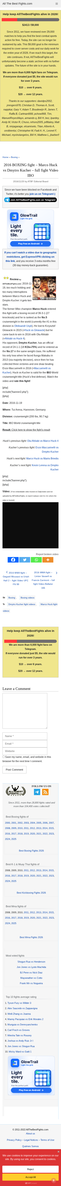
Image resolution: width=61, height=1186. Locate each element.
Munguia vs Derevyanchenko (23, 1024)
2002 (20, 822)
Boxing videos (27, 597)
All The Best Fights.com (17, 3)
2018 (20, 833)
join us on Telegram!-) (42, 194)
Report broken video (47, 554)
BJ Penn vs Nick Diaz (31, 972)
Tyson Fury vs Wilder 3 (19, 1003)
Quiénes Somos (30, 1146)
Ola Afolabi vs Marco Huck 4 (42, 441)
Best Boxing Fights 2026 (31, 850)
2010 (20, 828)
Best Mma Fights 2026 (31, 937)
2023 (51, 833)
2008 (7, 828)
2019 (26, 833)
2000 (7, 822)
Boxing (14, 157)
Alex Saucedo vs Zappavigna (22, 1008)
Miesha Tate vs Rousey (20, 1035)
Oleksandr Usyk (23, 326)
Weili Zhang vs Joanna (19, 1013)
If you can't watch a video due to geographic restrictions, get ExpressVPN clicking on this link (30, 256)
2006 (45, 822)
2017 (13, 833)
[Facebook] (13, 560)
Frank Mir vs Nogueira (31, 983)
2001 (13, 822)
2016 (7, 833)
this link (45, 496)
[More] (47, 560)
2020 (32, 833)
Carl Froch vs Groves (19, 1030)
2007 (51, 822)
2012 (32, 828)
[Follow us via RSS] (45, 794)
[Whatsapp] (36, 560)
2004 (32, 822)
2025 (13, 839)
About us (30, 1133)
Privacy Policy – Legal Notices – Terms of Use (30, 1140)
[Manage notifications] (53, 1180)
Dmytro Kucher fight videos (21, 604)
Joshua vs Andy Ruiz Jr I (20, 1040)
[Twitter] (24, 560)
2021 (38, 833)
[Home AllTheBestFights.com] (16, 795)
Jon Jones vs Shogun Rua (21, 1046)
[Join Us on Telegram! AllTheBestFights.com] (30, 201)
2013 (38, 828)
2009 (13, 828)
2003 (26, 822)
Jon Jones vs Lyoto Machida (31, 967)
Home (5, 157)
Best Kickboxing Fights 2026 (31, 892)
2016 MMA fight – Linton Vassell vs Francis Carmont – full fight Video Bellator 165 (43, 580)
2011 (26, 828)
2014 (44, 828)
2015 (51, 828)
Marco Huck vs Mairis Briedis (42, 458)
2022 (45, 833)
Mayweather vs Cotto (31, 978)
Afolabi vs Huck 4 (14, 338)
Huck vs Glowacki (34, 330)
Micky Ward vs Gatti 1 (20, 1051)
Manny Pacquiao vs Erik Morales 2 (25, 1019)
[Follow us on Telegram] (37, 794)
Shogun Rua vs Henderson (31, 961)
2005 (38, 822)
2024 (7, 839)
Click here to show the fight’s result (26, 430)
